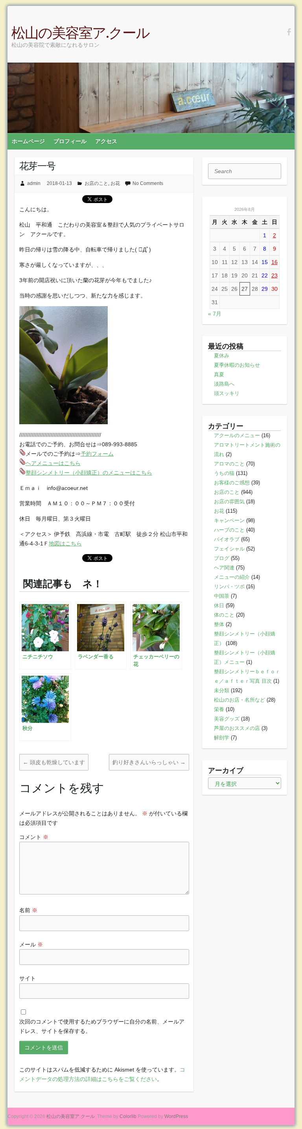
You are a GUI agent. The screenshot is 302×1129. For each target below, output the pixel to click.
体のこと (224, 615)
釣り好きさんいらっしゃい (149, 762)
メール (31, 944)
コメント (33, 837)
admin (34, 183)
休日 (219, 605)
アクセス (106, 141)
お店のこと (96, 183)
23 (274, 275)
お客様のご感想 (232, 483)
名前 (28, 910)
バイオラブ (226, 539)
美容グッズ (226, 719)
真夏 (219, 374)
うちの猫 (224, 473)
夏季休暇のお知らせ (237, 365)
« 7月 (214, 313)
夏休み (221, 355)
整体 (219, 624)
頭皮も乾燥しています (54, 762)
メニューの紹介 (232, 577)
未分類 (221, 690)
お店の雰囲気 (229, 501)
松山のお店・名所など (239, 700)
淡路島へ (224, 384)
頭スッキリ (226, 393)
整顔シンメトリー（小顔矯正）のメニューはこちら (89, 472)
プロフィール (70, 141)
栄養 (219, 709)
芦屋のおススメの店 (237, 728)
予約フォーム (97, 454)
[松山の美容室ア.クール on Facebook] (289, 32)
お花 (115, 183)
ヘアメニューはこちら (53, 463)
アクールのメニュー (237, 435)
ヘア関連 (224, 568)
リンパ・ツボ (229, 586)
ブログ (221, 558)
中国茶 (221, 596)
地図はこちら (65, 543)
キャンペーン (229, 520)
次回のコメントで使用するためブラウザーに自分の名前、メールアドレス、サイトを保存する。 (101, 1026)
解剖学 (221, 738)
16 (274, 262)
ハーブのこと (229, 530)
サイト (27, 978)
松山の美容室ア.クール (80, 32)
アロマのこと (229, 464)
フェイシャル (229, 549)
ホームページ (28, 141)
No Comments (148, 183)
